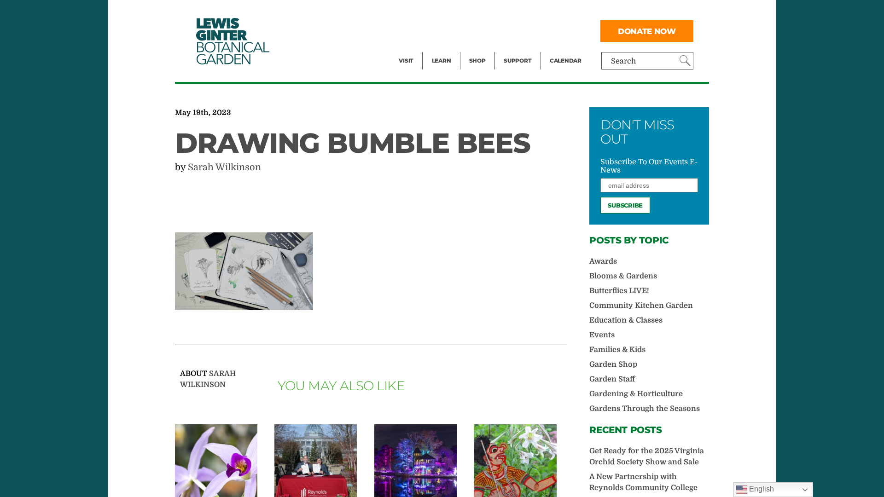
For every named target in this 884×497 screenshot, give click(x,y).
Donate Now (647, 31)
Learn (441, 60)
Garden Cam (453, 30)
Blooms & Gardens (623, 276)
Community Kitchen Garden (641, 305)
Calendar (566, 60)
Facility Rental (424, 12)
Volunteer (520, 49)
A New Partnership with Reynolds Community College (643, 482)
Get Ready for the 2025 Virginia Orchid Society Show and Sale (646, 456)
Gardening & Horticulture (636, 394)
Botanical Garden (232, 41)
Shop (477, 60)
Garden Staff (612, 379)
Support (517, 60)
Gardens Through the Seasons (644, 409)
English (760, 489)
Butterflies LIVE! (619, 291)
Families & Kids (617, 350)
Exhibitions (419, 49)
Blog (439, 49)
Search (623, 61)
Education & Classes (626, 320)
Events (411, 30)
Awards (603, 261)
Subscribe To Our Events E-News (649, 166)
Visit (406, 60)
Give (511, 30)
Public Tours (453, 12)
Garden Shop (613, 364)
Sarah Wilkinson (224, 167)
